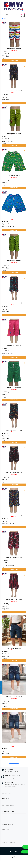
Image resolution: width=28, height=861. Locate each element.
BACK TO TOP (14, 857)
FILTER (5, 18)
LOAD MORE (14, 762)
